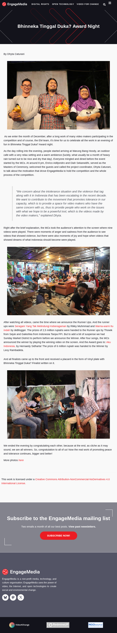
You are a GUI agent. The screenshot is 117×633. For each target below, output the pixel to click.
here (21, 460)
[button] (104, 4)
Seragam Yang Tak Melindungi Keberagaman (40, 326)
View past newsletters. (82, 526)
